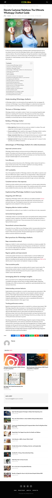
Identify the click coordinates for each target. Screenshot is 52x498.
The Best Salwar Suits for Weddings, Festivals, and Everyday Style (26, 446)
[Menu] (5, 2)
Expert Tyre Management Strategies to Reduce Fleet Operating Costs (27, 411)
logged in (13, 398)
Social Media (9, 5)
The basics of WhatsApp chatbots (14, 66)
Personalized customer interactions (15, 83)
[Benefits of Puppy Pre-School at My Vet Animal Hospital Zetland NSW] (7, 475)
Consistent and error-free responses (15, 76)
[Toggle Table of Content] (30, 63)
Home (5, 5)
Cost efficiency (10, 72)
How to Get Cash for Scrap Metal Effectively (21, 466)
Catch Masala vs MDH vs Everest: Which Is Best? (22, 439)
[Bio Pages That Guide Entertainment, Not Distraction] (14, 379)
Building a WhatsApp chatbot (13, 68)
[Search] (47, 2)
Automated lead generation (13, 82)
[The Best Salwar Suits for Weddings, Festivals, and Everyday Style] (7, 447)
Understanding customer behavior (14, 93)
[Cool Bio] (26, 2)
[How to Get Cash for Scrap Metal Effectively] (7, 468)
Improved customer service (13, 71)
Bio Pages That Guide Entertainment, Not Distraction (13, 387)
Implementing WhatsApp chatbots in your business (18, 77)
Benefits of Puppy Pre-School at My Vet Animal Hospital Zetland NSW (27, 473)
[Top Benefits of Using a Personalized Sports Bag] (7, 454)
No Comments (31, 15)
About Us (29, 490)
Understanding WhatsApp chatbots (14, 65)
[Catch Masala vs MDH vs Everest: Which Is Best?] (7, 440)
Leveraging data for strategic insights (15, 91)
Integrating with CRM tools (13, 79)
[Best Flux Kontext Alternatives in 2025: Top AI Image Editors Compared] (37, 360)
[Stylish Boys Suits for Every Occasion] (7, 461)
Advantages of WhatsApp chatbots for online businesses (19, 69)
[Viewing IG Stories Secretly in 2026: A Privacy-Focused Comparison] (14, 360)
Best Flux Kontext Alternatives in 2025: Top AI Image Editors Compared (37, 368)
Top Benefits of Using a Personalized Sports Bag (22, 452)
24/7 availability (10, 74)
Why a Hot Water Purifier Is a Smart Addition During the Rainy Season (27, 418)
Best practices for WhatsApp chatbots (15, 85)
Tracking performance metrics (14, 94)
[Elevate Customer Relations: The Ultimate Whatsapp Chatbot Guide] (26, 33)
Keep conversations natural (13, 86)
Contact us (35, 490)
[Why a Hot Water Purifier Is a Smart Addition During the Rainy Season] (7, 420)
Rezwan (9, 15)
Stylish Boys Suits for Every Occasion (20, 459)
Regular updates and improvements (15, 88)
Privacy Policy (21, 490)
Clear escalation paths (12, 89)
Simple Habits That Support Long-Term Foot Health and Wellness (26, 432)
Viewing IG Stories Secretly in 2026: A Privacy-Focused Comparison (14, 368)
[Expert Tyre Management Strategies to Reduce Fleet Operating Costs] (7, 413)
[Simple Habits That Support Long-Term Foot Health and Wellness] (7, 433)
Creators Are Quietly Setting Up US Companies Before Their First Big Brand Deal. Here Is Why (29, 426)
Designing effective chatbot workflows (15, 80)
